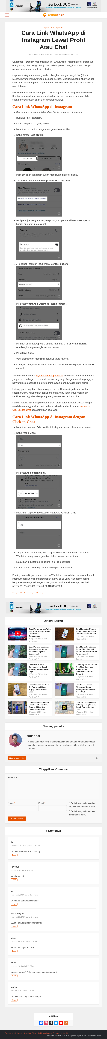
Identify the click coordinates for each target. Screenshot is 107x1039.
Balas (14, 855)
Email (41, 803)
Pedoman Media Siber (61, 1033)
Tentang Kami (10, 1033)
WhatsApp (40, 592)
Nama (11, 803)
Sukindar (74, 54)
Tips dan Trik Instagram (28, 592)
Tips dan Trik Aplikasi (53, 27)
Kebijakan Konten (45, 1033)
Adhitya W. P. (34, 641)
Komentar (12, 777)
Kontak (19, 1033)
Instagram (16, 592)
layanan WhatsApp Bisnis (49, 375)
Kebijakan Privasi (30, 1033)
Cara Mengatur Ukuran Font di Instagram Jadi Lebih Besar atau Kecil (86, 631)
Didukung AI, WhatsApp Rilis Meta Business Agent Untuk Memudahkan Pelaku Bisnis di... (86, 669)
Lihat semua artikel (17, 758)
